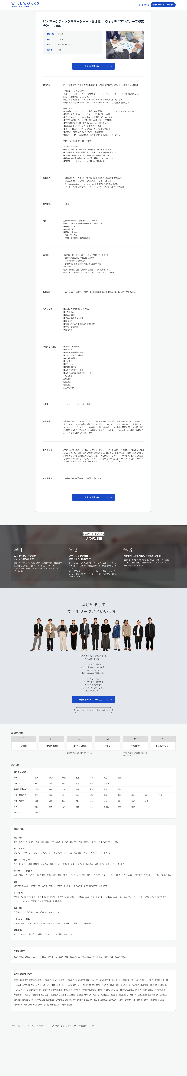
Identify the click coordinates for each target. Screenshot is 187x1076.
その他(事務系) (165, 875)
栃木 (77, 778)
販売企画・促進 (92, 864)
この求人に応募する (91, 66)
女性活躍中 (68, 990)
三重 (160, 795)
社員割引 (17, 1000)
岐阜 (133, 795)
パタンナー (28, 853)
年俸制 (100, 990)
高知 (147, 801)
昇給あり (27, 995)
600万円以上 (75, 957)
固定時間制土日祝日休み (159, 985)
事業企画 (66, 864)
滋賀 (91, 783)
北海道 (37, 789)
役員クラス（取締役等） (83, 923)
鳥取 (36, 801)
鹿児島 (106, 807)
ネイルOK (17, 985)
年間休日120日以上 (111, 990)
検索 (145, 4)
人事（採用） (19, 875)
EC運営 (16, 897)
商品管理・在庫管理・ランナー (50, 912)
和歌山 (106, 783)
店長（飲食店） (84, 842)
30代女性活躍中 (58, 980)
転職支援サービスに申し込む (163, 4)
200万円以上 (30, 957)
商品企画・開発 (47, 864)
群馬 (91, 778)
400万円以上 (52, 957)
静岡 (147, 795)
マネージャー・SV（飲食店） (51, 923)
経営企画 (81, 864)
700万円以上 (86, 957)
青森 (50, 789)
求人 (19, 1026)
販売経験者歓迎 (79, 1000)
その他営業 (103, 886)
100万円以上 (19, 957)
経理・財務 (41, 875)
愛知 (36, 795)
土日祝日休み (19, 990)
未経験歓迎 (71, 995)
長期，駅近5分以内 (35, 1004)
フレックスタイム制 (38, 985)
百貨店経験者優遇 (144, 995)
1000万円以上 (120, 957)
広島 (77, 801)
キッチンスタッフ (20, 934)
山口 (91, 801)
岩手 (77, 789)
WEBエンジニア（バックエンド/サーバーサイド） (124, 897)
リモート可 (61, 985)
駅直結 (46, 1004)
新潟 (50, 795)
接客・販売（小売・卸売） (24, 842)
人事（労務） (31, 875)
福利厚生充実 (40, 1000)
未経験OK (54, 995)
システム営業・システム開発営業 (84, 886)
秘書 (54, 875)
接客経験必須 (160, 990)
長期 (25, 1004)
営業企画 (52, 886)
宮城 (64, 789)
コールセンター (116, 875)
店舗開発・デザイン (81, 853)
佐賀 (50, 807)
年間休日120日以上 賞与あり (130, 990)
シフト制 (164, 980)
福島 (119, 789)
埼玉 (105, 778)
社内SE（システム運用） (47, 897)
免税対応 (105, 985)
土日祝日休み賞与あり (33, 990)
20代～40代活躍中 (21, 980)
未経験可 (62, 995)
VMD (70, 853)
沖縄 (133, 807)
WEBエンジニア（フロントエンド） (91, 897)
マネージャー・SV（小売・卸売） (26, 923)
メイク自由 (51, 985)
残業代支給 (105, 995)
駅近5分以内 (54, 1004)
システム (25, 901)
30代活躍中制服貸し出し (84, 980)
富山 (64, 795)
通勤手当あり (113, 1000)
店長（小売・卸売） (43, 842)
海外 (36, 812)
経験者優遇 (50, 1000)
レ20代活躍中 (71, 985)
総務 (49, 875)
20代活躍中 (47, 980)
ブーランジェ (49, 934)
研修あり (155, 995)
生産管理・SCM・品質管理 (24, 912)
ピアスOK (26, 985)
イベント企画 (104, 864)
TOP (13, 1026)
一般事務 (155, 875)
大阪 (36, 783)
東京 (36, 778)
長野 (119, 795)
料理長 (31, 934)
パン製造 (39, 934)
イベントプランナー (118, 864)
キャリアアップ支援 (152, 980)
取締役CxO (68, 923)
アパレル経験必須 (122, 980)
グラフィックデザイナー (43, 853)
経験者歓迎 (60, 1000)
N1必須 (112, 980)
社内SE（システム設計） (67, 897)
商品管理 (135, 985)
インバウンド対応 (137, 980)
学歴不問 (77, 990)
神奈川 (50, 778)
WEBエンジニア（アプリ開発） (156, 897)
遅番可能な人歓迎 (157, 1000)
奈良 (64, 783)
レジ (79, 985)
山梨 (105, 795)
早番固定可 (18, 995)
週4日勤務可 (137, 1000)
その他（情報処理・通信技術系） (50, 901)
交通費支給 (96, 985)
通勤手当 (103, 1000)
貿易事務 (147, 875)
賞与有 (96, 1000)
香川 (119, 801)
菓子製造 (59, 934)
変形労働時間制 (57, 990)
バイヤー (57, 864)
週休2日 (146, 1000)
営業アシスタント (64, 886)
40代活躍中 (103, 980)
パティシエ (68, 934)
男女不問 (133, 995)
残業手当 (113, 995)
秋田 (91, 789)
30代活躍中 (70, 980)
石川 (77, 795)
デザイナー (18, 853)
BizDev (73, 864)
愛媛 (133, 801)
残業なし (96, 995)
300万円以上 (41, 957)
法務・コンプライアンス (66, 875)
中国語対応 (87, 985)
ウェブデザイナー (60, 853)
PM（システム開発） (28, 897)
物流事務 (138, 875)
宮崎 (119, 807)
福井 (91, 795)
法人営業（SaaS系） (21, 886)
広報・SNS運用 (33, 864)
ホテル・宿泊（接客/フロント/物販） (106, 842)
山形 (105, 789)
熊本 (77, 807)
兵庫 (77, 783)
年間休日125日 (147, 990)
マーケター (22, 864)
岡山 (64, 801)
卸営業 (33, 886)
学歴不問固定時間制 (88, 990)
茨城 (64, 778)
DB (36, 912)
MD (15, 864)
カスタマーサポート (101, 875)
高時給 (63, 1004)
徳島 (105, 801)
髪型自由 (70, 1004)
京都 (50, 783)
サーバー (17, 901)
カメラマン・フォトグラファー (102, 853)
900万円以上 (108, 957)
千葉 (119, 778)
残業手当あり (123, 995)
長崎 (64, 807)
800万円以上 (97, 957)
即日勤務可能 (126, 985)
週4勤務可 (128, 1000)
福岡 (36, 807)
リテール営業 (42, 886)
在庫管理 (46, 990)
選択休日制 (18, 1004)
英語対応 (68, 1000)
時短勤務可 (36, 995)
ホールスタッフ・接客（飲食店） (64, 842)
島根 (50, 801)
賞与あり (89, 1000)
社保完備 (163, 995)
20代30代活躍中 (35, 980)
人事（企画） (129, 875)
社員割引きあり (28, 1000)
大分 (91, 807)
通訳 (121, 1000)
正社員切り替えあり (84, 995)
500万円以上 (63, 957)
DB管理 (33, 901)
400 (96, 980)
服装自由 (45, 995)
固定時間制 (144, 985)
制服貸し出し (115, 985)
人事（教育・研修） (84, 875)
